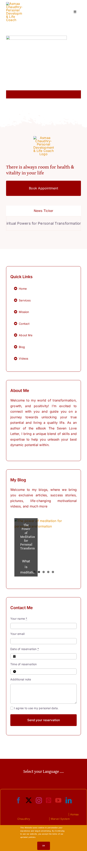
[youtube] (58, 800)
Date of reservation (24, 649)
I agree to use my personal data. (36, 708)
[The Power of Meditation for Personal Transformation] (43, 547)
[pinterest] (48, 800)
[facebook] (18, 800)
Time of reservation (23, 664)
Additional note (20, 679)
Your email (17, 633)
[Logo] (14, 4)
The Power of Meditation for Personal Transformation (31, 536)
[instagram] (39, 800)
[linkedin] (69, 800)
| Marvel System (59, 818)
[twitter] (29, 800)
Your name (18, 618)
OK (43, 846)
